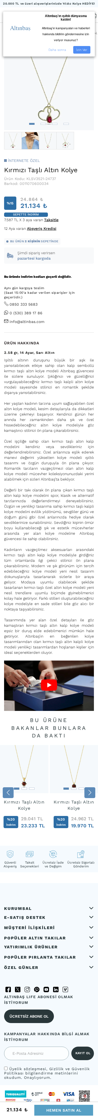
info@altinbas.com (27, 321)
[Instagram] (27, 989)
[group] (24, 792)
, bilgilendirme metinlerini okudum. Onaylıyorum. (47, 1073)
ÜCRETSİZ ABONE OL (29, 1016)
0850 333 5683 (24, 304)
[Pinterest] (36, 989)
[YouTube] (46, 989)
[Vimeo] (65, 989)
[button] (32, 124)
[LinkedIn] (56, 989)
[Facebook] (8, 989)
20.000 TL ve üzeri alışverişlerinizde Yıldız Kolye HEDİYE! (49, 3)
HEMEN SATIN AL (63, 1110)
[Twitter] (17, 989)
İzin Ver (81, 50)
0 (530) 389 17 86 (26, 313)
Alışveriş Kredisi (41, 228)
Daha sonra (57, 50)
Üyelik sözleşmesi (27, 1069)
